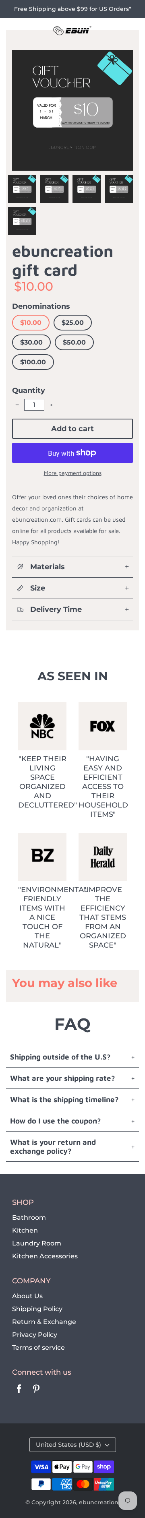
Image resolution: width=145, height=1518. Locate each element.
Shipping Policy (37, 1309)
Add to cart (72, 428)
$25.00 (73, 322)
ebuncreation (98, 1502)
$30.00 (31, 342)
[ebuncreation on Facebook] (19, 1394)
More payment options (73, 472)
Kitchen (25, 1230)
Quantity (28, 390)
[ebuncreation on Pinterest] (36, 1394)
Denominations (41, 306)
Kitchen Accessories (45, 1256)
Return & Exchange (44, 1322)
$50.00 (74, 342)
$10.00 (30, 322)
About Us (27, 1296)
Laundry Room (36, 1243)
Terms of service (38, 1347)
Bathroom (29, 1217)
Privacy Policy (34, 1334)
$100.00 (33, 362)
